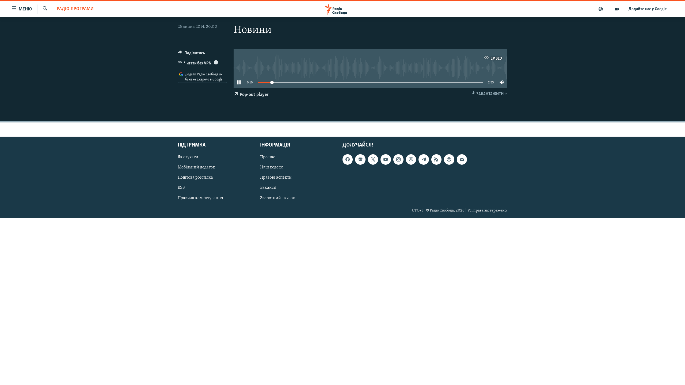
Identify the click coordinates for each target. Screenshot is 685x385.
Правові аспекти (276, 177)
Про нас (267, 157)
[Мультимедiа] (617, 9)
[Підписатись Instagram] (398, 159)
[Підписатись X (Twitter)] (373, 159)
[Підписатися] (462, 159)
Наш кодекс (271, 167)
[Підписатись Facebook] (347, 159)
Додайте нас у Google (648, 9)
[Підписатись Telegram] (423, 159)
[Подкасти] (601, 9)
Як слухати (188, 157)
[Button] (191, 54)
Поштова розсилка (195, 177)
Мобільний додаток (196, 167)
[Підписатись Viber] (411, 159)
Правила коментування (200, 198)
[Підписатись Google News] (360, 159)
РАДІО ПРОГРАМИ (75, 9)
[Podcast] (449, 159)
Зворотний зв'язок (277, 198)
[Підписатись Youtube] (385, 159)
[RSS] (436, 159)
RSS (181, 188)
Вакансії (268, 188)
